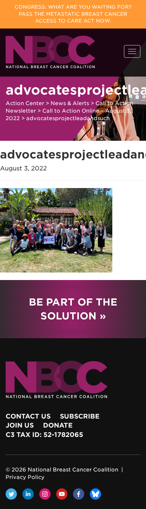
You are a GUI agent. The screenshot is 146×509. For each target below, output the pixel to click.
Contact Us (28, 416)
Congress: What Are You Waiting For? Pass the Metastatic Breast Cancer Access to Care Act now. (73, 14)
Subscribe (80, 416)
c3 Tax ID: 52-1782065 (44, 434)
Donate (58, 425)
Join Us (20, 425)
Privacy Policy (25, 477)
